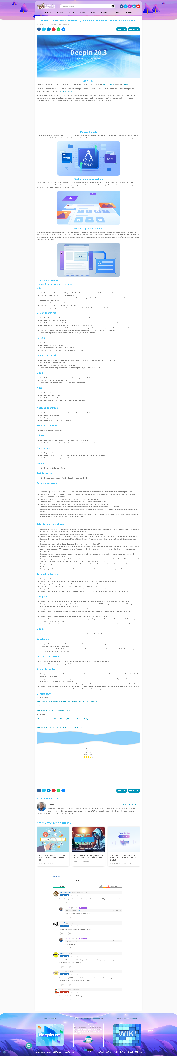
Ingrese (57, 876)
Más (117, 12)
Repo (123, 1052)
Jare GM (63, 923)
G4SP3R (41, 24)
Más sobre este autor (128, 804)
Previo (123, 29)
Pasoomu (63, 971)
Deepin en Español (40, 1052)
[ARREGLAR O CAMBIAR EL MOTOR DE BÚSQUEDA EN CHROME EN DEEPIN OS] (53, 840)
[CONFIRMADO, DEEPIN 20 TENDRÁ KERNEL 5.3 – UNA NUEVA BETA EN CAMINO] (124, 840)
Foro (72, 12)
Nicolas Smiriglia (65, 892)
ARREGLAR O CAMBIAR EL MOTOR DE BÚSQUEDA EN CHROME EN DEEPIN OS (53, 858)
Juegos (61, 12)
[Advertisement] (88, 116)
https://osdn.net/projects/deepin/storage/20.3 (53, 710)
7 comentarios (65, 24)
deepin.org (127, 84)
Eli (41, 863)
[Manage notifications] (4, 1051)
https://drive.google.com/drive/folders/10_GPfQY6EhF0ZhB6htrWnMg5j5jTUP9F (65, 719)
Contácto (139, 1052)
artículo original (108, 84)
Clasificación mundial (64, 91)
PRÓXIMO (133, 29)
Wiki (94, 12)
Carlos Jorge (64, 989)
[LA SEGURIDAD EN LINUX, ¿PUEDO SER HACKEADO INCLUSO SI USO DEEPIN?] (88, 840)
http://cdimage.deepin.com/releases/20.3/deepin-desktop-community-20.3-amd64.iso (67, 701)
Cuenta (130, 12)
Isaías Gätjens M (116, 863)
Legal (131, 1052)
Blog (83, 12)
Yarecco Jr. (63, 953)
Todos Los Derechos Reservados (65, 1052)
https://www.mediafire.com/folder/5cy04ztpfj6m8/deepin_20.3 (59, 727)
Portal (48, 12)
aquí (93, 1029)
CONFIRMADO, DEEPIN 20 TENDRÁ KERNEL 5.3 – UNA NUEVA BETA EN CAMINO (123, 858)
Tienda (105, 12)
